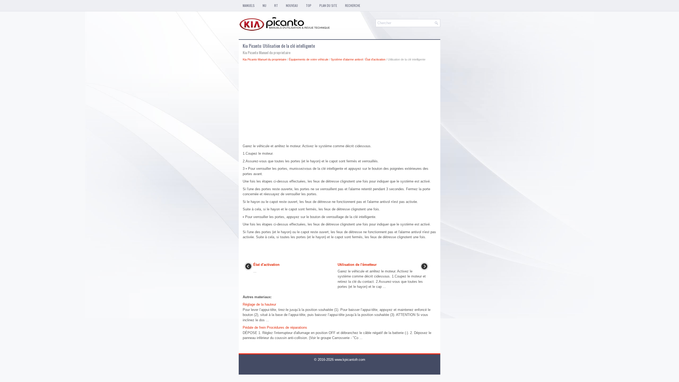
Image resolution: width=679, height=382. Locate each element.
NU (264, 5)
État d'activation (375, 59)
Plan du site (328, 5)
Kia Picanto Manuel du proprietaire (264, 59)
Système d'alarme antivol (347, 59)
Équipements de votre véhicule (308, 59)
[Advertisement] (339, 104)
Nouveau (292, 5)
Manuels (249, 5)
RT (276, 5)
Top (308, 5)
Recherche (352, 5)
